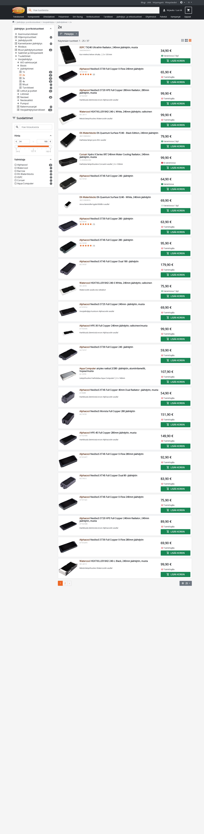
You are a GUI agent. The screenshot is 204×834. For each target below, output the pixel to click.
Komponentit (34, 16)
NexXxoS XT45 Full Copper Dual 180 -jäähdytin (109, 261)
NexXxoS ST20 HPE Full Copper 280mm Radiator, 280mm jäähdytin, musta (114, 91)
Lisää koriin (175, 60)
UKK (149, 2)
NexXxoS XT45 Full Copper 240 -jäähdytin (106, 175)
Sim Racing (78, 16)
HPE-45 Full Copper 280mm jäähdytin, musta (108, 432)
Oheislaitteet (49, 16)
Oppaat (187, 16)
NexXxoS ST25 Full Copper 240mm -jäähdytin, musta (112, 304)
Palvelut (163, 16)
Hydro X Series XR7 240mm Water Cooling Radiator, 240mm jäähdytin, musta (114, 156)
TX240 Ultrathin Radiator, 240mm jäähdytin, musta (109, 47)
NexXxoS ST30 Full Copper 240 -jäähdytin (106, 346)
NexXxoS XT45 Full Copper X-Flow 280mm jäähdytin (111, 453)
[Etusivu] (18, 10)
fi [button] (189, 2)
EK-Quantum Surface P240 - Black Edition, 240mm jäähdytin (119, 132)
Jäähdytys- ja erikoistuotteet (129, 16)
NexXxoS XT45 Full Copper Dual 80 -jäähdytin (108, 475)
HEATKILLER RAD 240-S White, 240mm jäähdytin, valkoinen (116, 282)
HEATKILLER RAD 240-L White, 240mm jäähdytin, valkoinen (116, 111)
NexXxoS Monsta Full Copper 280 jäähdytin (107, 411)
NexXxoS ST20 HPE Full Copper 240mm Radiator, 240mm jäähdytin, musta (114, 519)
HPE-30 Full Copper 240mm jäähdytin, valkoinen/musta (113, 325)
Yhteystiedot (171, 2)
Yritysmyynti (158, 2)
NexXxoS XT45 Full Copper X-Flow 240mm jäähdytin (111, 496)
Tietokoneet (18, 16)
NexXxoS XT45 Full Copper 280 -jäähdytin (106, 239)
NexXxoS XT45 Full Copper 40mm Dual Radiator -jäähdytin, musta (119, 389)
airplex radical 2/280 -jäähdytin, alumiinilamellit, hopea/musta (113, 370)
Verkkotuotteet (93, 16)
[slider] (16, 146)
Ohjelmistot (151, 16)
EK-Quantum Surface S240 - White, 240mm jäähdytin (115, 197)
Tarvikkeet (108, 16)
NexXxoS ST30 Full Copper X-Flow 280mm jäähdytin (111, 539)
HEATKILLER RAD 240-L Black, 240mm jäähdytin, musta (114, 561)
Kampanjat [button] (176, 16)
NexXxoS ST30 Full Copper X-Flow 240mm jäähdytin (111, 68)
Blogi (143, 2)
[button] (182, 2)
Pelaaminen (63, 16)
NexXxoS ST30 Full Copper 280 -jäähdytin (106, 218)
